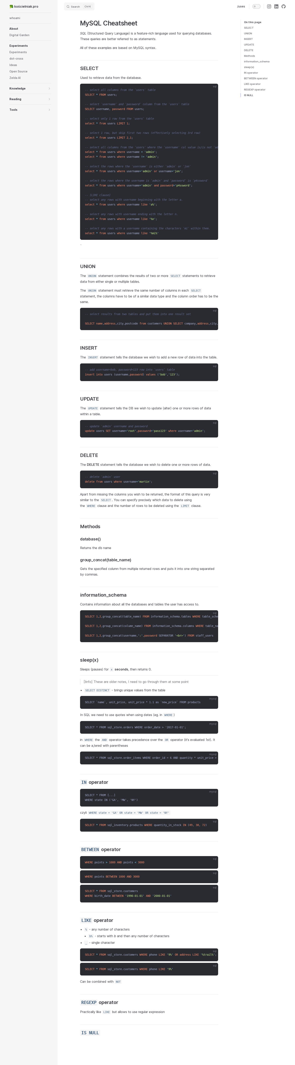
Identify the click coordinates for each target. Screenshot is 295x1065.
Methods (249, 55)
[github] (283, 6)
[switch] (256, 6)
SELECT (249, 27)
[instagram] (269, 6)
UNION (248, 33)
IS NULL (248, 95)
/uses (241, 6)
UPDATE (249, 44)
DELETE (248, 50)
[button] (30, 28)
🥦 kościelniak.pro (23, 6)
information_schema (257, 61)
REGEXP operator (255, 89)
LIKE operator (252, 83)
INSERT (248, 39)
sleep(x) (249, 67)
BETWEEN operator (256, 78)
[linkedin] (276, 6)
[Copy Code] (212, 90)
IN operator (251, 72)
